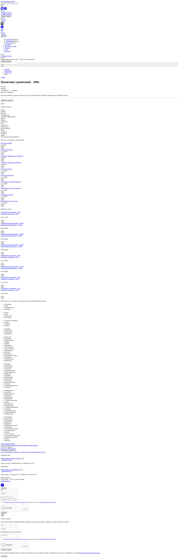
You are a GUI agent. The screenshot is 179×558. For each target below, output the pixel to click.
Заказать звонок (6, 16)
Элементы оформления (8, 117)
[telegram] (5, 9)
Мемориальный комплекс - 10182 (11, 268)
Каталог (5, 447)
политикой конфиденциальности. (89, 553)
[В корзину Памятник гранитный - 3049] (2, 286)
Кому (2, 130)
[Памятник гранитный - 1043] (10, 255)
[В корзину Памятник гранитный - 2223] (2, 297)
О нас (6, 49)
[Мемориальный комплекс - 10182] (12, 266)
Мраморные (10, 41)
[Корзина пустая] (2, 18)
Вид (2, 123)
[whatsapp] (2, 9)
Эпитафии (7, 44)
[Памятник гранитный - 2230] (10, 212)
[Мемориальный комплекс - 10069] (12, 245)
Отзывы (7, 48)
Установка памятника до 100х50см (12, 156)
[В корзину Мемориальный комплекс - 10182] (2, 275)
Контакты (7, 51)
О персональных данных (37, 452)
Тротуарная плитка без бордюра (11, 182)
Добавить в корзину (7, 100)
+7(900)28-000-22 (6, 471)
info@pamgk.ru (5, 481)
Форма (3, 110)
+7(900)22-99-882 (6, 14)
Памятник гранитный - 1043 (10, 257)
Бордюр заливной (6, 169)
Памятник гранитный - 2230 (10, 214)
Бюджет (3, 120)
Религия (3, 113)
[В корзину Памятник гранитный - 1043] (2, 264)
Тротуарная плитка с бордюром (11, 188)
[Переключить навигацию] (4, 36)
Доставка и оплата (10, 46)
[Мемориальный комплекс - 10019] (12, 234)
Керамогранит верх (7, 194)
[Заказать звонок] (2, 31)
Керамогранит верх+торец (9, 201)
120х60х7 (15, 90)
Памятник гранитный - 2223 (10, 290)
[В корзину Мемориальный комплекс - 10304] (2, 232)
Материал (4, 133)
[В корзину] (2, 147)
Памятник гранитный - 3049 (10, 279)
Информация (6, 450)
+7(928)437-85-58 (6, 13)
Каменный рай (10, 1)
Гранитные (9, 39)
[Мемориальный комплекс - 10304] (12, 223)
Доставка (15, 452)
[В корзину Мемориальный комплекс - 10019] (2, 242)
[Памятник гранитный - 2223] (10, 288)
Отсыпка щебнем (6, 143)
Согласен (4, 556)
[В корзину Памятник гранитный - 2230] (2, 221)
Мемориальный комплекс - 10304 (11, 225)
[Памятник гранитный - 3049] (10, 277)
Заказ (2, 103)
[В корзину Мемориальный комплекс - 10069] (2, 253)
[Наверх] (2, 486)
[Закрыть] (4, 488)
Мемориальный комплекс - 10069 (11, 246)
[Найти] (2, 5)
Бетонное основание (7, 175)
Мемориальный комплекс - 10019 (11, 236)
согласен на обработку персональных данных (16, 502)
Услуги (8, 43)
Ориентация (5, 127)
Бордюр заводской (6, 149)
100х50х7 (6, 90)
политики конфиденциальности (48, 502)
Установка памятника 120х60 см (11, 162)
